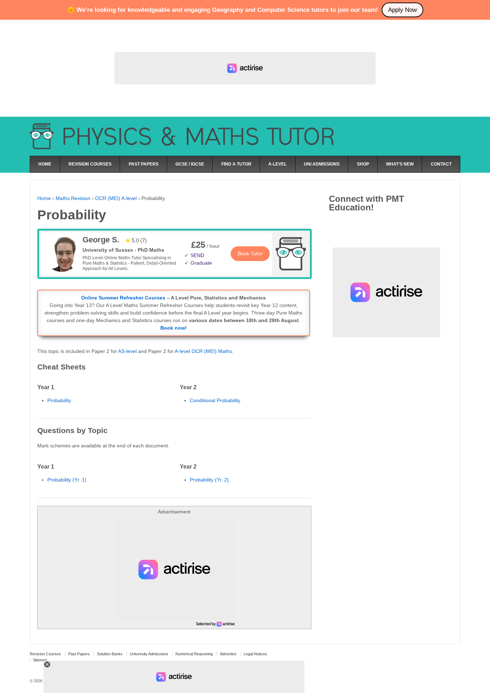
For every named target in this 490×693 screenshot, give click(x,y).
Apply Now (402, 9)
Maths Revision (73, 198)
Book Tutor (250, 253)
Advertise (228, 654)
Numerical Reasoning (194, 654)
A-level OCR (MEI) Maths (203, 351)
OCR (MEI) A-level (116, 198)
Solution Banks (110, 654)
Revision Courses (45, 654)
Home (44, 198)
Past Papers (79, 654)
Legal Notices (255, 654)
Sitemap (40, 660)
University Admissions (149, 654)
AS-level (127, 351)
